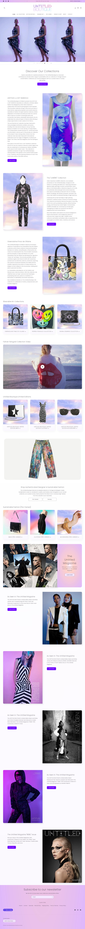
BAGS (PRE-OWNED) (15, 537)
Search (20, 905)
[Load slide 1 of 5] (37, 63)
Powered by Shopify (18, 925)
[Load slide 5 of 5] (45, 63)
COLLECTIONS (42, 84)
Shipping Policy (45, 905)
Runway (50, 499)
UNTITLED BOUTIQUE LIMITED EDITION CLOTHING (42, 427)
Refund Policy (38, 905)
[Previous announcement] (27, 1)
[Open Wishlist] (78, 8)
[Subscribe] (52, 897)
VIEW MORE (12, 160)
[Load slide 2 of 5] (39, 63)
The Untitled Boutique (10, 925)
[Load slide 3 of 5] (41, 63)
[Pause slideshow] (50, 63)
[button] (4, 8)
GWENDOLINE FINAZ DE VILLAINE (14, 331)
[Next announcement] (57, 1)
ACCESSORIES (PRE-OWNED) (68, 537)
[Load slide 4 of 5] (43, 63)
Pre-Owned (35, 499)
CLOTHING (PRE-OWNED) (41, 537)
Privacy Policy (62, 905)
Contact (26, 905)
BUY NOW (11, 847)
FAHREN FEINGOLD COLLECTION (41, 331)
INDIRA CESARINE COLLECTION (69, 331)
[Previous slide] (34, 63)
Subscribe (31, 905)
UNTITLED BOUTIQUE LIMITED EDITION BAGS (15, 427)
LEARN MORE (70, 575)
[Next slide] (47, 63)
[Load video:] (42, 367)
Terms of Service (54, 905)
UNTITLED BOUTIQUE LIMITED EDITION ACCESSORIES (69, 427)
